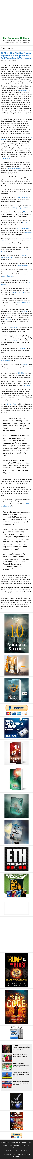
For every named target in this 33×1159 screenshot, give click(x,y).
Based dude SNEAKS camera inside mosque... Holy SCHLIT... (20, 1055)
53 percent (14, 327)
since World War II (22, 265)
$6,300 (24, 222)
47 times (9, 319)
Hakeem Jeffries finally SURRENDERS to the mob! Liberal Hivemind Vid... (21, 1065)
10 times (24, 311)
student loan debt (6, 158)
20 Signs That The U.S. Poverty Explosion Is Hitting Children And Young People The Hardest (16, 55)
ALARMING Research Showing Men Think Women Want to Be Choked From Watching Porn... (21, 1047)
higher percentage (22, 197)
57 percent (26, 212)
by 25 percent (5, 360)
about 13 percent (7, 276)
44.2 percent (15, 340)
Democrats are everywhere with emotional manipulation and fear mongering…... (21, 1083)
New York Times (12, 404)
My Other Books (15, 1142)
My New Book (5, 1142)
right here (27, 385)
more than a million (23, 228)
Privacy (5, 1145)
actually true (23, 90)
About (29, 1142)
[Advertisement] (16, 18)
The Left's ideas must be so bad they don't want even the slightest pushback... (21, 1074)
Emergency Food (14, 1145)
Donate (24, 1142)
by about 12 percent (23, 303)
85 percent (24, 365)
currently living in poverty (20, 208)
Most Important (17, 1148)
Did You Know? (25, 1145)
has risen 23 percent (17, 292)
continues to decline (14, 168)
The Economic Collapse (16, 38)
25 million (21, 373)
